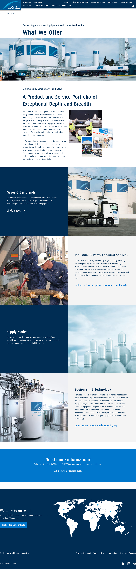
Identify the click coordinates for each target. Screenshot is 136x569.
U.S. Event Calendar (128, 553)
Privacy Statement (83, 553)
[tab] (28, 5)
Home (2, 14)
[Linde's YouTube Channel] (134, 564)
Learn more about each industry (94, 425)
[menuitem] (56, 5)
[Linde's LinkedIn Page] (129, 564)
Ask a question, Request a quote (68, 471)
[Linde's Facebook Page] (123, 564)
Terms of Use (99, 553)
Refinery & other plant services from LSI (98, 285)
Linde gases (14, 210)
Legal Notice (112, 553)
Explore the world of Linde (13, 525)
